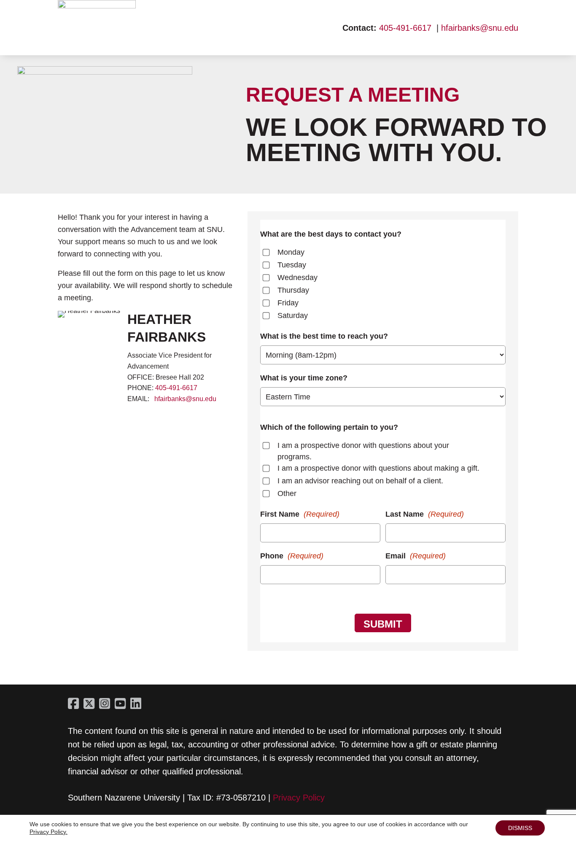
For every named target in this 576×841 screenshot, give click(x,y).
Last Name (424, 514)
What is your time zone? (303, 378)
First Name (299, 514)
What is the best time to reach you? (324, 336)
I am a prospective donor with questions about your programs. (363, 451)
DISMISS (520, 828)
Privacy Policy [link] (299, 797)
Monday (290, 252)
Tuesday (291, 265)
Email (415, 556)
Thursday (293, 290)
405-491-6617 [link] (405, 27)
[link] (97, 5)
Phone (291, 556)
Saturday (292, 315)
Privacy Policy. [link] (48, 831)
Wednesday (297, 277)
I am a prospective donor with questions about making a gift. (378, 468)
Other (286, 493)
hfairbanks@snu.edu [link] (479, 27)
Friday (288, 303)
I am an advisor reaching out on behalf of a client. (360, 481)
